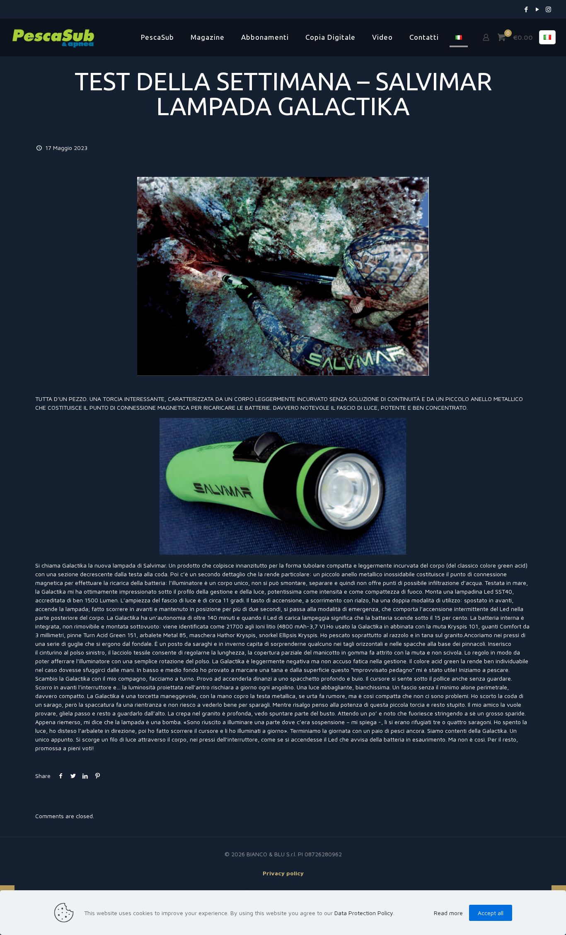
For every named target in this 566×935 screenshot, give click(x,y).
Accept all (490, 912)
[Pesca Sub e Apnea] (53, 37)
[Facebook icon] (526, 9)
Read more (448, 912)
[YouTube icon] (537, 9)
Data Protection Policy (363, 912)
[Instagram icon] (548, 9)
